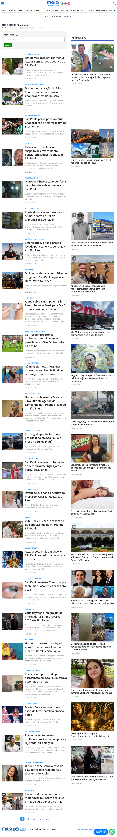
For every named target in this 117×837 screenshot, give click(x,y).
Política (46, 10)
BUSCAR (8, 45)
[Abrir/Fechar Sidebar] (2, 3)
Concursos (80, 10)
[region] (92, 108)
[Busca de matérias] (114, 4)
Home (4, 10)
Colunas (90, 10)
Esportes (70, 10)
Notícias (12, 10)
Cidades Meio (101, 10)
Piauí (62, 10)
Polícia (55, 10)
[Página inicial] (53, 3)
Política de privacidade (85, 829)
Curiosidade (35, 10)
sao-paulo (67, 16)
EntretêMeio (23, 10)
